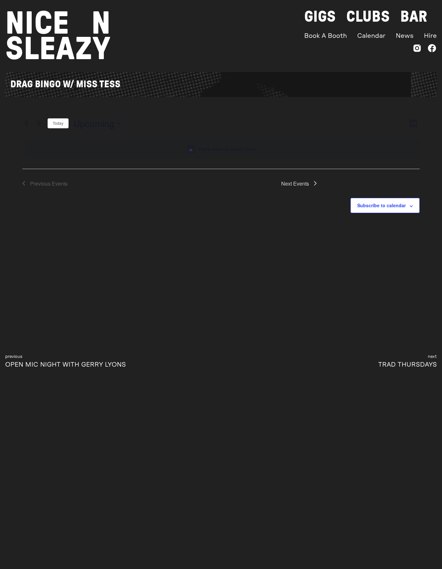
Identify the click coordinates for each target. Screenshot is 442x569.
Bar (413, 17)
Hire (430, 36)
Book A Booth (325, 36)
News (405, 36)
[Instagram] (417, 49)
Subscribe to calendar (381, 205)
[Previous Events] (26, 123)
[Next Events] (39, 123)
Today (58, 123)
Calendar (371, 36)
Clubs (368, 17)
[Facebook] (432, 49)
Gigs (320, 17)
